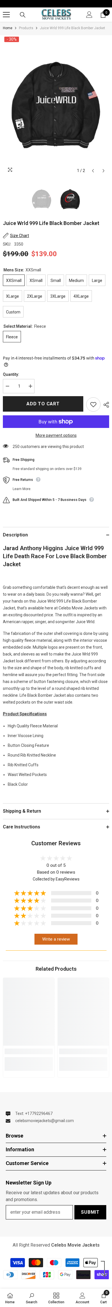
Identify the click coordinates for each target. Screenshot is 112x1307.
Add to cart (44, 403)
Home (7, 28)
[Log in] (89, 14)
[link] (29, 1051)
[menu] (6, 14)
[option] (56, 105)
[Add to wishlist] (93, 404)
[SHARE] (105, 405)
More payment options (56, 435)
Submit (90, 1212)
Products (26, 28)
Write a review (56, 939)
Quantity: (11, 374)
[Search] (22, 14)
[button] (93, 171)
